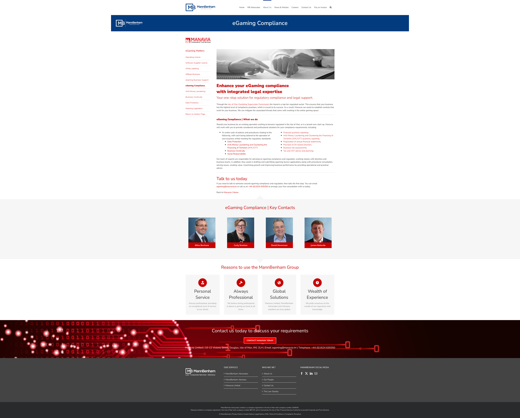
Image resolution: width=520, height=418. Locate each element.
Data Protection (234, 141)
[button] (331, 7)
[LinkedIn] (311, 373)
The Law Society (271, 391)
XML (266, 414)
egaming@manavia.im (284, 347)
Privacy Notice (237, 414)
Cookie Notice (249, 414)
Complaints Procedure (293, 414)
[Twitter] (306, 373)
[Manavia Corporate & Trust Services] (198, 38)
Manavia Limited (232, 385)
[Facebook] (301, 373)
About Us (268, 373)
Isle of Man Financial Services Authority (286, 410)
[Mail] (316, 373)
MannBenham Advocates (236, 373)
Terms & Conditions (277, 414)
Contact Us (268, 385)
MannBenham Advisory (235, 379)
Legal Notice (259, 414)
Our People (269, 379)
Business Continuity (236, 150)
